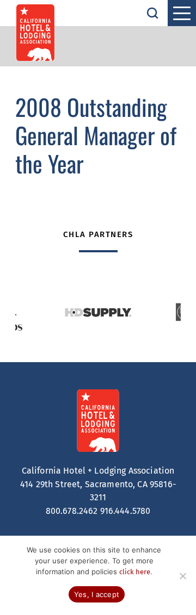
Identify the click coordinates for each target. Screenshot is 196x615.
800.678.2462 (72, 511)
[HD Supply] (98, 312)
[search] (152, 13)
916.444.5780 (125, 511)
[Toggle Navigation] (182, 13)
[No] (182, 575)
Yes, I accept (96, 594)
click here (134, 572)
